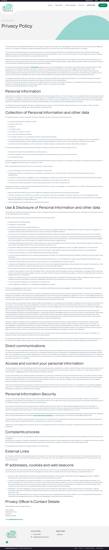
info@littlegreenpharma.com (41, 537)
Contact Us (60, 534)
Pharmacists (58, 5)
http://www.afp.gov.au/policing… (43, 415)
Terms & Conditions (90, 548)
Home (3, 20)
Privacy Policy (99, 548)
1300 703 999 (37, 534)
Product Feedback (70, 5)
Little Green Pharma (10, 548)
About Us (81, 5)
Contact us (103, 5)
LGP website (34, 67)
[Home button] (7, 8)
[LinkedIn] (7, 542)
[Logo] (11, 534)
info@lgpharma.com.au (16, 519)
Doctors (50, 5)
